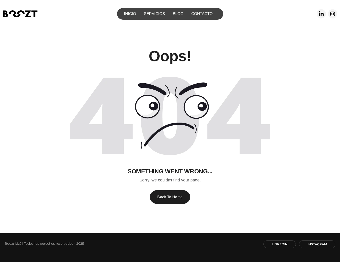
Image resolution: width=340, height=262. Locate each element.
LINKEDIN (279, 244)
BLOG (178, 14)
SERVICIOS (154, 14)
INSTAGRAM (317, 244)
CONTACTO (202, 14)
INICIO (130, 14)
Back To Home (170, 197)
